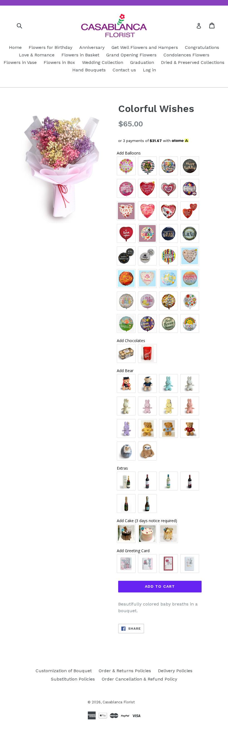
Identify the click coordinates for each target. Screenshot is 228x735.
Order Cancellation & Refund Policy (139, 679)
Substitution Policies (73, 679)
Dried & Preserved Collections (192, 62)
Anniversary (92, 47)
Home (15, 47)
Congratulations (202, 47)
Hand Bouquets (89, 70)
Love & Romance (36, 55)
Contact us (124, 70)
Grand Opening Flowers (131, 55)
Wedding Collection (102, 62)
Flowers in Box (59, 62)
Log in (149, 70)
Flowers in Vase (20, 62)
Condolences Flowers (186, 55)
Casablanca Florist (119, 702)
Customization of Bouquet (64, 670)
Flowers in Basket (80, 55)
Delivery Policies (175, 670)
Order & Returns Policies (125, 670)
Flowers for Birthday (50, 47)
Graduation (142, 62)
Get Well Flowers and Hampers (144, 47)
